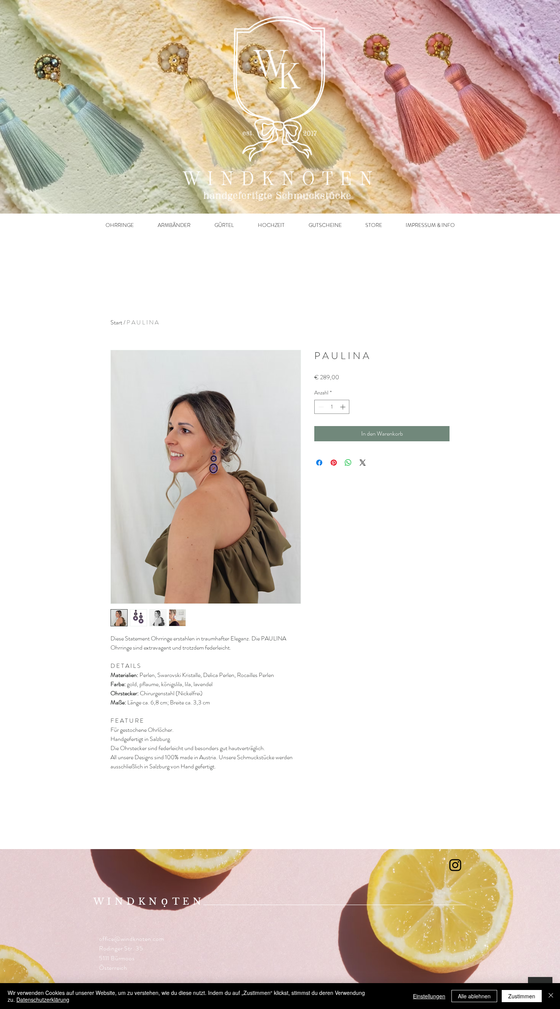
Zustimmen (521, 996)
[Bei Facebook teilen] (319, 462)
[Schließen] (550, 996)
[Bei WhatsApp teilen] (348, 462)
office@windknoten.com (131, 938)
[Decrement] (320, 406)
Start (116, 322)
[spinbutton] (332, 406)
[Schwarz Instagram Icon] (455, 865)
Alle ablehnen (474, 996)
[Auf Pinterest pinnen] (333, 462)
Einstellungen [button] (429, 996)
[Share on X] (362, 462)
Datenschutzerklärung (42, 999)
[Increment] (343, 406)
